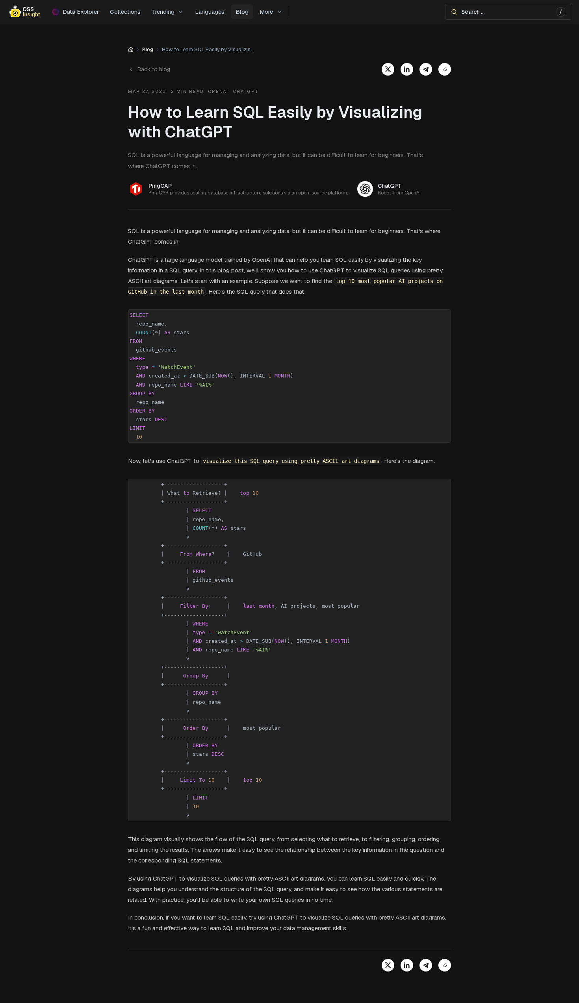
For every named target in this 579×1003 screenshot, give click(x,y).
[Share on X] (388, 69)
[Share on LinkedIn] (407, 69)
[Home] (131, 49)
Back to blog (153, 69)
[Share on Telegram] (425, 69)
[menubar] (289, 12)
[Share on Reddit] (444, 69)
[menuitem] (168, 12)
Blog (147, 49)
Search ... (511, 12)
